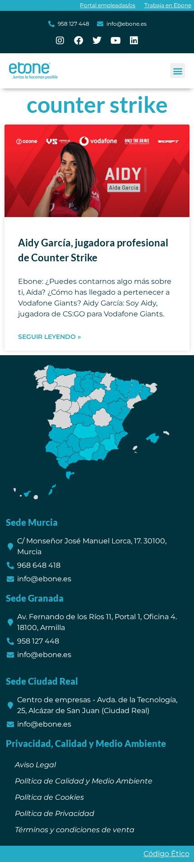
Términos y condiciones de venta (74, 829)
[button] (177, 70)
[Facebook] (78, 40)
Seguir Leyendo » (49, 337)
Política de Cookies (49, 797)
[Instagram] (60, 40)
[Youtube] (115, 40)
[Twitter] (97, 40)
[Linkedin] (134, 40)
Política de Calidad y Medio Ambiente (83, 781)
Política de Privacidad (54, 813)
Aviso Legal (35, 764)
